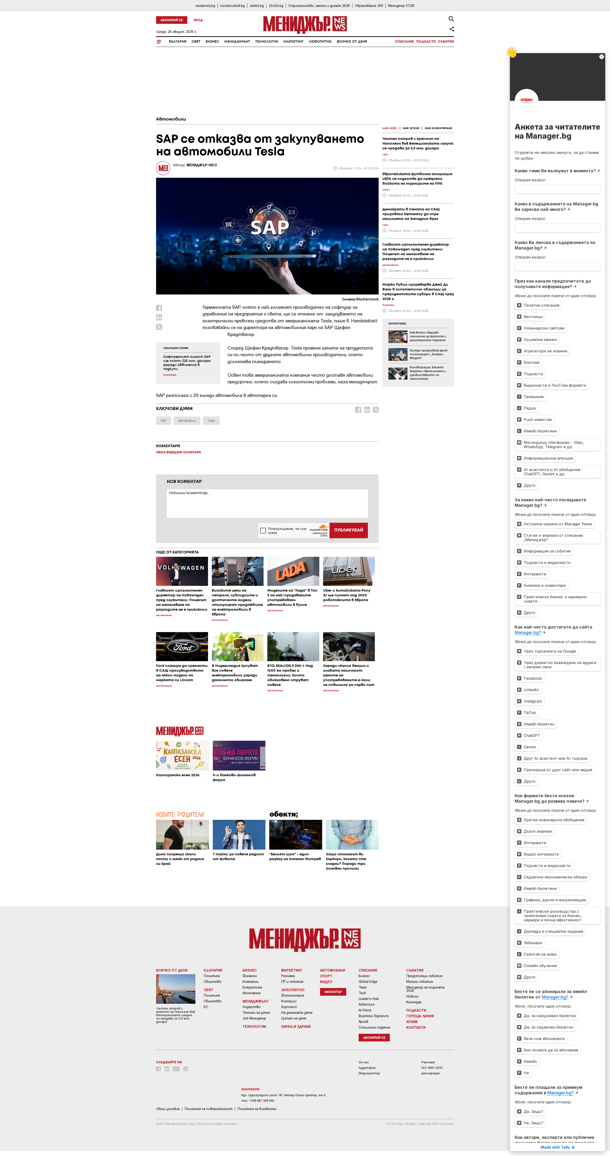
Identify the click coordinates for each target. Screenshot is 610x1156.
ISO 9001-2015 (432, 1067)
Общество (213, 981)
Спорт (326, 976)
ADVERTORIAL (397, 324)
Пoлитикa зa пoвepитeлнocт (209, 1108)
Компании (251, 981)
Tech (362, 993)
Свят (196, 41)
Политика (212, 976)
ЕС (206, 1007)
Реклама (288, 976)
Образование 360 (369, 6)
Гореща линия (420, 1016)
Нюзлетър (333, 992)
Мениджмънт (237, 41)
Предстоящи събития (424, 976)
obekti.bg (257, 6)
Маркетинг (293, 41)
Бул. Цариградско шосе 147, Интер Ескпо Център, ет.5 (283, 1095)
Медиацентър (369, 1073)
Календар (414, 1002)
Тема (362, 987)
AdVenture (367, 1004)
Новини (412, 996)
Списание (404, 41)
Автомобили (171, 119)
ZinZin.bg (276, 6)
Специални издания (374, 1027)
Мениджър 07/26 (401, 6)
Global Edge (368, 981)
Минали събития (419, 981)
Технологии (266, 41)
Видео (326, 981)
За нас (364, 1062)
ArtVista (365, 1010)
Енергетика (252, 987)
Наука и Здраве (296, 1026)
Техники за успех (256, 1012)
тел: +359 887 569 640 (257, 1100)
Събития (446, 41)
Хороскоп (289, 1007)
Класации (288, 1001)
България (177, 41)
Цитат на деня (293, 1018)
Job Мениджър (254, 1018)
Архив (363, 1021)
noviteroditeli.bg (232, 6)
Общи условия (168, 1108)
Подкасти (426, 41)
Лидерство (252, 1007)
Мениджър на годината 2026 (425, 989)
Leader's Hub (369, 998)
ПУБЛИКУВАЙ (348, 530)
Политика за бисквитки (257, 1108)
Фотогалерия (292, 995)
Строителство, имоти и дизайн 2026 (319, 6)
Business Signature (374, 1016)
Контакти (416, 1027)
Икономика (251, 993)
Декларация (431, 1073)
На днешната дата (296, 1012)
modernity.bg (205, 6)
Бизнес (212, 41)
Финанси (250, 976)
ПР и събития (292, 981)
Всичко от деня (352, 41)
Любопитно (320, 41)
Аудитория (367, 1067)
